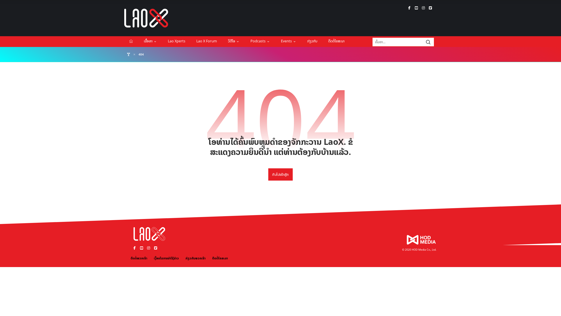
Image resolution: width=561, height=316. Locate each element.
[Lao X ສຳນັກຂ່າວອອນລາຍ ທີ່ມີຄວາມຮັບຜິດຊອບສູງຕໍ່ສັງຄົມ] (146, 18)
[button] (409, 7)
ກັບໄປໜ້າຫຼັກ (280, 174)
